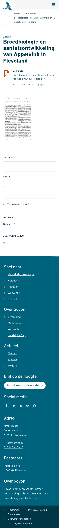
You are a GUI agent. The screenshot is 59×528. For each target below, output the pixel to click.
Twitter (13, 405)
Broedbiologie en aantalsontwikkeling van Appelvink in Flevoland (33, 77)
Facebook (6, 405)
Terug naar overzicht (18, 204)
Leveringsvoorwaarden (20, 523)
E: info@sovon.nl (13, 443)
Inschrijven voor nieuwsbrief (23, 385)
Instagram (34, 405)
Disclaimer (13, 510)
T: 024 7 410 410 (13, 447)
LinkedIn (20, 405)
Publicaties (30, 14)
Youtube (27, 405)
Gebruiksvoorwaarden (19, 519)
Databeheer (14, 514)
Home (17, 14)
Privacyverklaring (37, 510)
